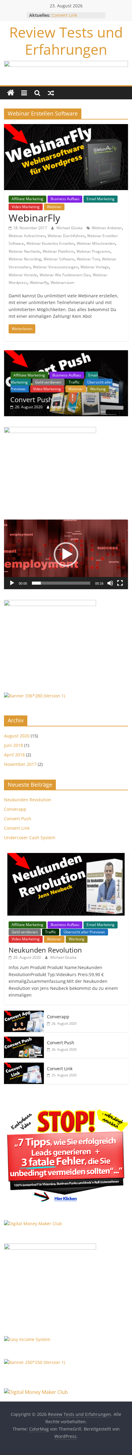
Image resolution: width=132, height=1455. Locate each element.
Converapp (15, 809)
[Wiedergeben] (12, 583)
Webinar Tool (88, 259)
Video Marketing (26, 206)
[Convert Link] (24, 1066)
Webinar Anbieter (107, 227)
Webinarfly (39, 282)
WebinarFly (34, 217)
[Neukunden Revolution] (66, 856)
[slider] (61, 583)
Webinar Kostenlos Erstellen (50, 243)
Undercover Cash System (29, 837)
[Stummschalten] (110, 583)
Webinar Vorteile (23, 274)
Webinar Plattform (58, 251)
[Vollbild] (120, 583)
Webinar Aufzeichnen (27, 235)
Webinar (54, 206)
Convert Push (31, 399)
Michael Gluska (69, 227)
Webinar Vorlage (94, 267)
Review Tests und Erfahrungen (66, 40)
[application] (66, 554)
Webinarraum (62, 282)
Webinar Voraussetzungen (55, 267)
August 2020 (16, 736)
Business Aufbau (65, 198)
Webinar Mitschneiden (96, 243)
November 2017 (20, 764)
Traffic (74, 382)
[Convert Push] (66, 353)
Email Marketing (101, 198)
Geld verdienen (48, 382)
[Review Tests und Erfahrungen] (10, 92)
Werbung (98, 388)
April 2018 (14, 755)
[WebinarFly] (66, 127)
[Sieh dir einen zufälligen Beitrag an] (51, 92)
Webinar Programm (93, 251)
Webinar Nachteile (24, 251)
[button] (66, 554)
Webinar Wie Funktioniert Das (65, 274)
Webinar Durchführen (66, 235)
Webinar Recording (25, 259)
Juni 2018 (13, 745)
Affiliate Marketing (27, 198)
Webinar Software (59, 259)
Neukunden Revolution (27, 800)
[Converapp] (24, 1014)
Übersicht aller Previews (84, 932)
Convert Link (64, 15)
